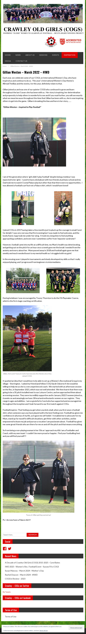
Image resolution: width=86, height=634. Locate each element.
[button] (23, 208)
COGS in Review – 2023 (15, 578)
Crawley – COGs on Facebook (18, 598)
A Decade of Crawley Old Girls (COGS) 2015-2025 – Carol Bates (32, 562)
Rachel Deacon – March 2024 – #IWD (21, 574)
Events (55, 55)
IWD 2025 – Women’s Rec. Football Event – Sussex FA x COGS (32, 566)
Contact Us (21, 61)
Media (8, 61)
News (18, 55)
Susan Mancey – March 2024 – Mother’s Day (24, 570)
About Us (29, 55)
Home (8, 55)
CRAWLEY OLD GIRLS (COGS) (43, 29)
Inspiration (69, 55)
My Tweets (7, 592)
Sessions (43, 55)
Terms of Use (10, 616)
